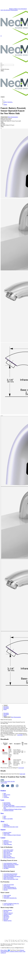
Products (3, 790)
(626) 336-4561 (4, 10)
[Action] (24, 752)
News (2, 813)
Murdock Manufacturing (9, 865)
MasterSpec (6, 915)
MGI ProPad (6, 916)
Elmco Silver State (7, 853)
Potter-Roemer (6, 886)
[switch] (1, 67)
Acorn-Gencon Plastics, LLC (10, 875)
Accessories (6, 797)
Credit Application (7, 844)
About (2, 821)
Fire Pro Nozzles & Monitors (10, 888)
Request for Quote (7, 841)
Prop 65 (4, 952)
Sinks (4, 793)
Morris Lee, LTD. (7, 856)
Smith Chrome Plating (8, 877)
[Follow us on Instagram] (17, 787)
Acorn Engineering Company (10, 863)
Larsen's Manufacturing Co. (9, 887)
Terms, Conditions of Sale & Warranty (12, 835)
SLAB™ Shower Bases (8, 805)
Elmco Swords (6, 855)
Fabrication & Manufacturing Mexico (11, 876)
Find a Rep (5, 843)
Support (3, 829)
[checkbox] (14, 68)
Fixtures (5, 796)
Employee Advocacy (8, 912)
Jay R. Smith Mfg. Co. (8, 904)
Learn (2, 800)
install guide (22, 773)
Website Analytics (7, 920)
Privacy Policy (4, 950)
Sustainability (6, 825)
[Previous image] (1, 415)
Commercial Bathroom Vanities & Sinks (12, 809)
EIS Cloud (5, 911)
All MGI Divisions (5, 69)
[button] (1, 36)
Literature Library (7, 914)
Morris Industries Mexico (9, 857)
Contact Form (4, 782)
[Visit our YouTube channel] (7, 787)
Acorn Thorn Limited (8, 849)
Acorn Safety (6, 896)
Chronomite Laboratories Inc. (10, 898)
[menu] (14, 715)
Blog (4, 817)
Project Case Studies (8, 818)
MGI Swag (6, 918)
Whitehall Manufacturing (9, 867)
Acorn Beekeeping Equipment (10, 873)
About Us (5, 824)
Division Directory (7, 910)
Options (5, 104)
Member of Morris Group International (18, 8)
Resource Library (7, 832)
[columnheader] (5, 744)
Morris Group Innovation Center (10, 826)
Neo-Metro (5, 868)
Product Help (6, 833)
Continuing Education (8, 810)
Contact (3, 837)
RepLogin (5, 919)
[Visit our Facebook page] (3, 787)
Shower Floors (6, 794)
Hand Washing (6, 802)
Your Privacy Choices (15, 950)
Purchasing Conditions (9, 951)
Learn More (20, 734)
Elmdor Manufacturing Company (11, 864)
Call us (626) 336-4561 (9, 781)
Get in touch (21, 767)
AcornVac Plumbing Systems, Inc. (11, 903)
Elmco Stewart (6, 852)
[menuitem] (6, 706)
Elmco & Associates (8, 851)
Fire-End (5, 889)
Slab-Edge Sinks (7, 804)
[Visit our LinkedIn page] (12, 787)
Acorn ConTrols (7, 895)
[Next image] (2, 415)
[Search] (1, 66)
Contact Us (6, 840)
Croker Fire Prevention (8, 884)
